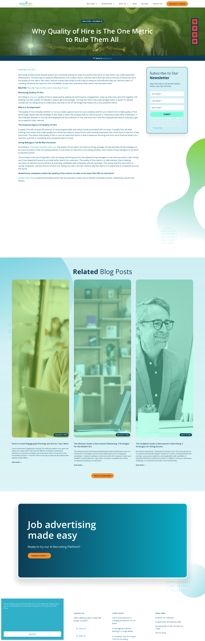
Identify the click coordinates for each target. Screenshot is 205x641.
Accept (32, 634)
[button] (194, 21)
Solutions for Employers (164, 618)
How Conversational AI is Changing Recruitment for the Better (124, 621)
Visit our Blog (160, 633)
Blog (135, 4)
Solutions (91, 4)
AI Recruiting (107, 4)
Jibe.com (33, 97)
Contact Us (157, 4)
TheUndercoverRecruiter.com (43, 147)
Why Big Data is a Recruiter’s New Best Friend (47, 88)
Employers (107, 58)
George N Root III (25, 178)
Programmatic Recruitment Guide (168, 622)
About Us (122, 4)
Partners (144, 4)
